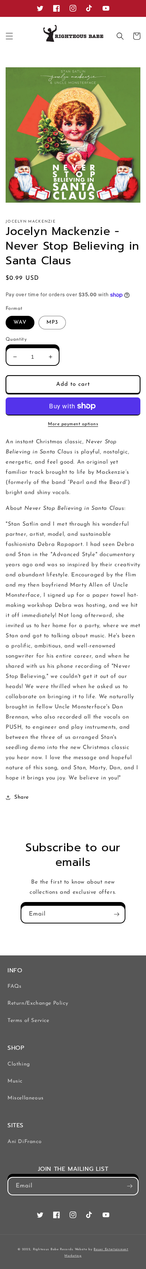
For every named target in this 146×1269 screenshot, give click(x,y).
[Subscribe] (116, 914)
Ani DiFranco (24, 1142)
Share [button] (21, 797)
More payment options (73, 424)
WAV (20, 322)
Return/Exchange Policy (37, 1003)
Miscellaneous (25, 1098)
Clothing (18, 1064)
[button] (9, 36)
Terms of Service (28, 1020)
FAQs (14, 986)
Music (14, 1081)
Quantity (16, 339)
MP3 (52, 322)
